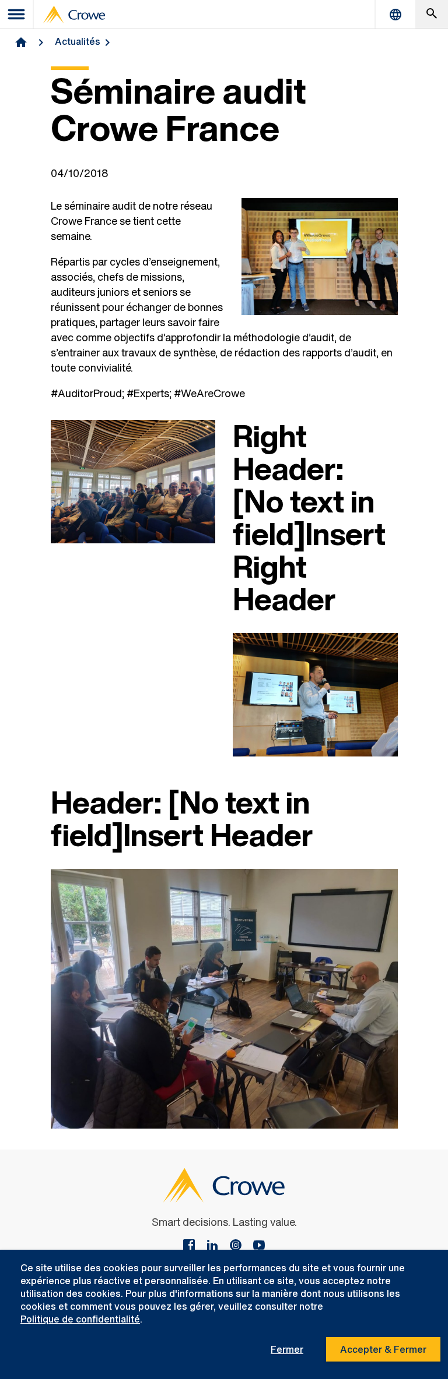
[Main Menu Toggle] (17, 14)
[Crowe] (74, 14)
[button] (431, 14)
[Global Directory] (395, 14)
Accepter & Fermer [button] (383, 1349)
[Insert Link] (259, 1246)
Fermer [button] (287, 1349)
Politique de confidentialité (80, 1319)
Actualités (77, 41)
